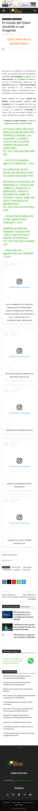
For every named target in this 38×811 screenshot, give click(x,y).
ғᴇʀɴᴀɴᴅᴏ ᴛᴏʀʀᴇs (24, 381)
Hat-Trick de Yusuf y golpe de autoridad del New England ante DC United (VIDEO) (19, 697)
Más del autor (25, 606)
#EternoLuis (20, 238)
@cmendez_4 (7, 560)
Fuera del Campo (12, 16)
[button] (3, 11)
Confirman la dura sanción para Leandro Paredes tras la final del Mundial (24, 627)
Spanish (9, 1)
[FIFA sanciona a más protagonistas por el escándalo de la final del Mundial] (7, 614)
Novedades (17, 570)
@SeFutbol (9, 191)
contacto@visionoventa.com (24, 780)
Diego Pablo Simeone (26, 547)
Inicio (3, 16)
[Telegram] (24, 582)
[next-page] (6, 645)
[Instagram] (13, 794)
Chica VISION (19, 805)
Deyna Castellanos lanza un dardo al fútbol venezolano (17, 703)
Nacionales (6, 802)
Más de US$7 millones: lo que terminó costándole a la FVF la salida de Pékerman (17, 716)
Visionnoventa (26, 570)
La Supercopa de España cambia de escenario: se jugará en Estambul (19, 734)
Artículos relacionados (11, 606)
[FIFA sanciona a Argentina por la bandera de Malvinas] (7, 637)
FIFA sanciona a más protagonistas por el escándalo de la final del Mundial (17, 677)
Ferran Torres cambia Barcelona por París (17, 722)
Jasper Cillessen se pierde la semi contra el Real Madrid (28, 597)
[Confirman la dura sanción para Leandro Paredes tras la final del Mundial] (7, 627)
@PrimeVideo (11, 204)
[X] (9, 582)
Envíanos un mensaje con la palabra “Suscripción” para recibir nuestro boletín (13, 661)
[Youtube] (30, 795)
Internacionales (17, 19)
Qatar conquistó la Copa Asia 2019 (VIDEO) (10, 596)
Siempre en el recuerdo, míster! (19, 430)
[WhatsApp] (19, 582)
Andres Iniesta (24, 434)
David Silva (22, 491)
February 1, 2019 (24, 163)
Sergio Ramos (24, 324)
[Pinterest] (14, 582)
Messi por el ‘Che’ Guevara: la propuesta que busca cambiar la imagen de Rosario (18, 710)
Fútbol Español (27, 567)
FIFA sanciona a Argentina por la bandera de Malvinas (18, 690)
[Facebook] (4, 582)
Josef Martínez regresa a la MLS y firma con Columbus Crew (18, 728)
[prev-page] (3, 645)
